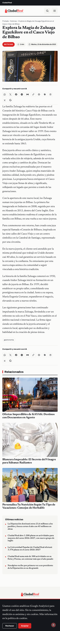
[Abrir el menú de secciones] (54, 11)
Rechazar (9, 626)
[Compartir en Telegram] (22, 94)
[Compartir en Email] (27, 94)
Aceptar (24, 626)
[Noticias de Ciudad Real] (14, 11)
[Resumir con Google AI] (10, 100)
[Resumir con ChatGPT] (39, 94)
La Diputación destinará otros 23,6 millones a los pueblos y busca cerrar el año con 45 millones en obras (30, 526)
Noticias (13, 21)
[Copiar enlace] (33, 94)
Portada (5, 21)
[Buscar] (47, 11)
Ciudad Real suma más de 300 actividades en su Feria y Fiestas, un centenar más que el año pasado (30, 557)
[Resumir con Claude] (44, 94)
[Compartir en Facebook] (16, 94)
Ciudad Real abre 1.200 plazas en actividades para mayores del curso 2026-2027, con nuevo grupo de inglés (31, 538)
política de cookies (17, 618)
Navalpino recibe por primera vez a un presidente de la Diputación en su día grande (30, 567)
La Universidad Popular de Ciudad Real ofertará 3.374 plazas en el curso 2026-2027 (30, 548)
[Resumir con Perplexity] (50, 94)
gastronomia (9, 340)
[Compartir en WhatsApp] (4, 94)
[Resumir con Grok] (4, 100)
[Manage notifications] (53, 625)
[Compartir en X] (10, 94)
